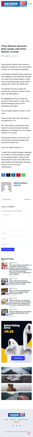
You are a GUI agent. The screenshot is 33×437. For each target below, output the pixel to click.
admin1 (8, 56)
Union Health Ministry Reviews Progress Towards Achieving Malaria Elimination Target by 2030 (20, 282)
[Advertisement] (16, 25)
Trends (16, 396)
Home (6, 419)
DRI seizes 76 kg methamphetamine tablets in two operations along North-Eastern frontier (20, 292)
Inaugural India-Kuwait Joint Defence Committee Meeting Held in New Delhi (20, 313)
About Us (13, 419)
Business (16, 371)
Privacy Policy (23, 419)
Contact (16, 422)
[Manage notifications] (29, 433)
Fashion (16, 379)
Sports (16, 387)
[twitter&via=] (8, 175)
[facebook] (3, 175)
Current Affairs (13, 262)
